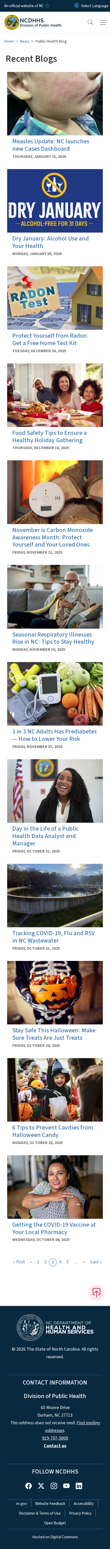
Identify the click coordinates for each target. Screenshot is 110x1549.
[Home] (33, 17)
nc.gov (21, 1503)
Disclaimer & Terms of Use (40, 1513)
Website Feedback (50, 1503)
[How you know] (47, 6)
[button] (87, 22)
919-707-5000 (55, 1438)
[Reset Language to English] (76, 6)
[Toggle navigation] (103, 22)
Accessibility (84, 1503)
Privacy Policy (80, 1513)
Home (9, 41)
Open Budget (55, 1523)
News (24, 41)
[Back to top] (96, 1293)
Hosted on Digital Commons (55, 1537)
